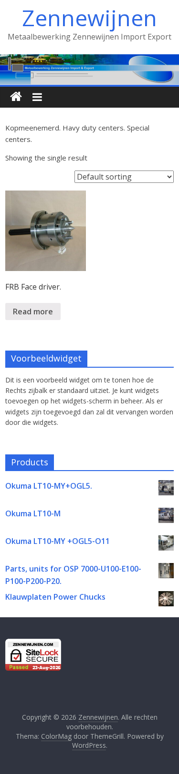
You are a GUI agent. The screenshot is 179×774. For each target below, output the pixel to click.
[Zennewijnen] (16, 97)
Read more (33, 311)
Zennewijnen (89, 17)
